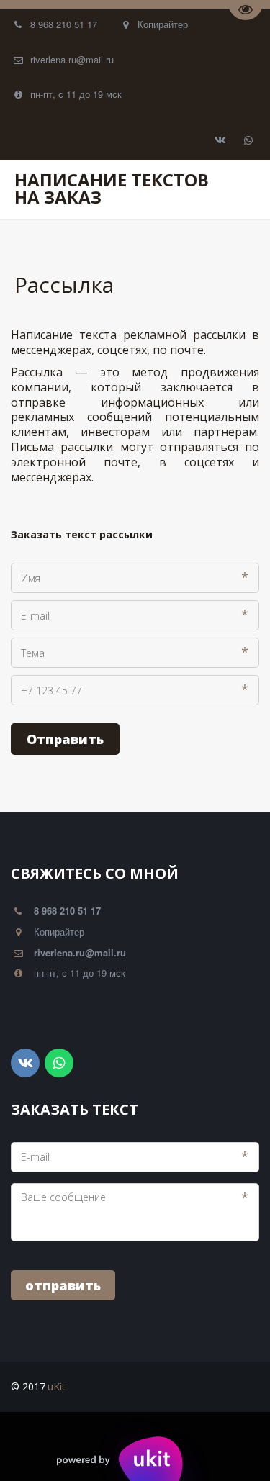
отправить (63, 1285)
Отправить (65, 739)
